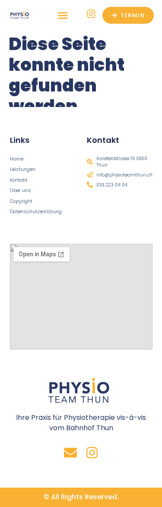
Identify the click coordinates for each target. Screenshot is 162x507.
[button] (63, 15)
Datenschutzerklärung (36, 211)
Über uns (20, 190)
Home (16, 158)
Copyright (21, 201)
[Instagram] (92, 452)
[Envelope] (70, 452)
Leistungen (22, 169)
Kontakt (18, 179)
